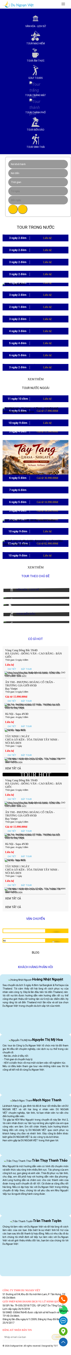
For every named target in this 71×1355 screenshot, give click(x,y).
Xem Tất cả (13, 898)
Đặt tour (26, 669)
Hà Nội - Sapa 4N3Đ (16, 713)
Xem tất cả (13, 907)
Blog (35, 952)
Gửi (58, 1337)
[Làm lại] (22, 209)
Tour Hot (35, 775)
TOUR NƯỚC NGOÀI (35, 388)
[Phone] (63, 1299)
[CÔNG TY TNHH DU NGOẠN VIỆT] (63, 1331)
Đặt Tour (40, 264)
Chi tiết (30, 264)
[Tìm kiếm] (13, 209)
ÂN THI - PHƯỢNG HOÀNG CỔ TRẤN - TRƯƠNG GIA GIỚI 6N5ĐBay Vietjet (29, 685)
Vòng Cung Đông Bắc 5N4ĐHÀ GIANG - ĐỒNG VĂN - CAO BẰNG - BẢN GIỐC (33, 653)
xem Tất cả (13, 768)
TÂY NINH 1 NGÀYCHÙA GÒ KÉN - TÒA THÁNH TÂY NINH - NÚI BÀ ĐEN (32, 739)
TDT (55, 1346)
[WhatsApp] (63, 1310)
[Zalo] (63, 1320)
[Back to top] (63, 1342)
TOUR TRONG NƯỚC (35, 227)
